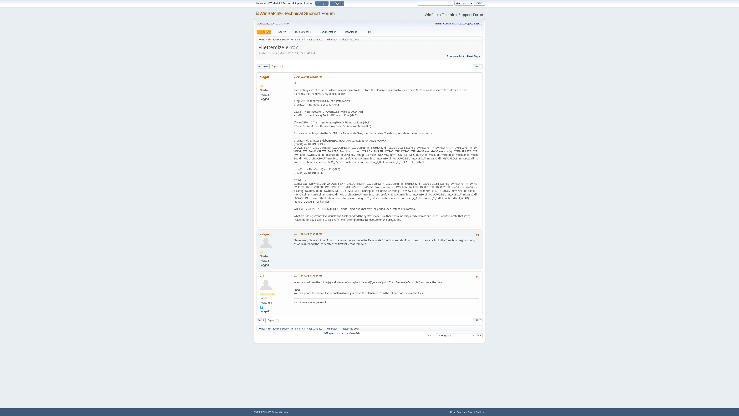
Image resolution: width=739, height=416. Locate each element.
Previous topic (456, 56)
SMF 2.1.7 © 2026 (262, 412)
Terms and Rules (465, 412)
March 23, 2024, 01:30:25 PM (307, 276)
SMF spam (329, 333)
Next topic (474, 56)
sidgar (264, 77)
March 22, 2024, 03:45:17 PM (307, 234)
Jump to (431, 335)
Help (452, 412)
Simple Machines (280, 412)
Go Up (261, 320)
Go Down (263, 66)
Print (477, 66)
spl (262, 276)
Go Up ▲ (480, 412)
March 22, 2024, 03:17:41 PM (307, 76)
